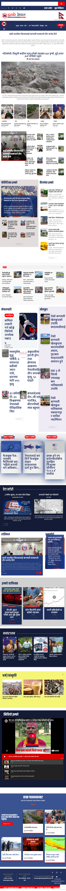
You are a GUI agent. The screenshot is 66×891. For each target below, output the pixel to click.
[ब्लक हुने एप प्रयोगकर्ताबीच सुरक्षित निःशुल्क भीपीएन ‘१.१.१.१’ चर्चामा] (55, 446)
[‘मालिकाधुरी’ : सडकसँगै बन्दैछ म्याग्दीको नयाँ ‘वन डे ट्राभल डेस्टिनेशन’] (17, 290)
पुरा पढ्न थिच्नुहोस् (28, 830)
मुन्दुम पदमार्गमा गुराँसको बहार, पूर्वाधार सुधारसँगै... (50, 290)
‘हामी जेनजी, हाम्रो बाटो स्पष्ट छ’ (54, 828)
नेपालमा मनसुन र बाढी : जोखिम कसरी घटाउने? (53, 856)
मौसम (47, 853)
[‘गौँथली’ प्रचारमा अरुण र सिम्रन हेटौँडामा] (56, 645)
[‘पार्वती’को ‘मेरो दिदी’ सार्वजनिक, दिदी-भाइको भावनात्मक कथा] (61, 172)
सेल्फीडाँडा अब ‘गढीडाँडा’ (48, 274)
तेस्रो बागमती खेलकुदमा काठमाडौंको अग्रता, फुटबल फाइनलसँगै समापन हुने (57, 349)
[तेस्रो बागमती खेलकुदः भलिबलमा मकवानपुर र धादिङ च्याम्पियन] (45, 400)
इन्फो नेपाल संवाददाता (34, 59)
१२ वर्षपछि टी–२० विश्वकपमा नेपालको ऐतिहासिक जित (16, 402)
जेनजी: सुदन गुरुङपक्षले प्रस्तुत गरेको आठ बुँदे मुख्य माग (12, 613)
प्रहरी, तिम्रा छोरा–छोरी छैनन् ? (10, 855)
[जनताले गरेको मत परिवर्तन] (48, 506)
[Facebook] (8, 8)
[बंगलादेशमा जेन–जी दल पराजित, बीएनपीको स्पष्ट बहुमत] (23, 395)
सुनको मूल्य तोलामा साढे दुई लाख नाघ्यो (56, 244)
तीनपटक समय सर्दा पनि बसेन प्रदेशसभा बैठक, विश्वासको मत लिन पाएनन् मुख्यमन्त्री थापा (17, 199)
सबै (62, 267)
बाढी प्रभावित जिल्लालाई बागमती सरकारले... (6, 124)
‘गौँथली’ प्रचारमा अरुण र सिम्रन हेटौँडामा (55, 655)
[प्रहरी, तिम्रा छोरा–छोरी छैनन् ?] (11, 844)
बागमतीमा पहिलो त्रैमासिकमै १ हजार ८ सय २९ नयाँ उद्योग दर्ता (56, 206)
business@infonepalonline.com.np (43, 878)
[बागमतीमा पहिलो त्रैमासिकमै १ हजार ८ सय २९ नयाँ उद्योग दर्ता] (44, 206)
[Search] (61, 4)
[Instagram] (12, 8)
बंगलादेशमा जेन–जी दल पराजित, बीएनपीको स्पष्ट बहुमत (33, 400)
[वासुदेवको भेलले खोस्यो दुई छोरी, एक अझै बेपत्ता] (61, 148)
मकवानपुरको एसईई (15, 497)
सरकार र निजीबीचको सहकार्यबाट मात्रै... (44, 124)
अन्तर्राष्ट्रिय (9, 315)
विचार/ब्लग (26, 826)
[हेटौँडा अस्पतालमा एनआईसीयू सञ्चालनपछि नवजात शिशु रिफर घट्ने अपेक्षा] (61, 160)
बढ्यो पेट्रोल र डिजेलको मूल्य (56, 217)
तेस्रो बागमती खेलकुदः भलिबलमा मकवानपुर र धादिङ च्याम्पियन (56, 409)
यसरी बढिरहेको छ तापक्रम (54, 611)
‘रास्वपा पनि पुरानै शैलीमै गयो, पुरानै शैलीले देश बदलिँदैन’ (55, 540)
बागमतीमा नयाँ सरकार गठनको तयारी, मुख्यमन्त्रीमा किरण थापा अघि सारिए (30, 162)
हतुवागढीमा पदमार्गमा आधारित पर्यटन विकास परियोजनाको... (28, 290)
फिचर (16, 121)
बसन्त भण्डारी (6, 203)
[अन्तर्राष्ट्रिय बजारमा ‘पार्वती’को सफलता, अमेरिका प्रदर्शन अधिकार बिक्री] (41, 645)
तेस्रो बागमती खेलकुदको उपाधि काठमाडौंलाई (58, 322)
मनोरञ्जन (55, 121)
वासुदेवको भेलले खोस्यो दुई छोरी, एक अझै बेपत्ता (51, 148)
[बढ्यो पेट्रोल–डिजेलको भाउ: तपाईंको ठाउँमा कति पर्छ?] (44, 193)
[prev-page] (4, 524)
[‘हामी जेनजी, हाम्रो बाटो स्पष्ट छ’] (55, 817)
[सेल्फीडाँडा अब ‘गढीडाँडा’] (60, 274)
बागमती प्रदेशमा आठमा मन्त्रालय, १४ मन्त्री (30, 235)
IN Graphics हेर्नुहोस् (12, 622)
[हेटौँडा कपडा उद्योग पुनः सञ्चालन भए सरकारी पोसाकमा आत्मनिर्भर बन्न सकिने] (40, 136)
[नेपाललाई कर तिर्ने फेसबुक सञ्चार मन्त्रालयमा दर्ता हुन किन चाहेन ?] (33, 446)
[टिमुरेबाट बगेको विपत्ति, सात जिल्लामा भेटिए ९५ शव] (33, 111)
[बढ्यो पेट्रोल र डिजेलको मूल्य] (44, 220)
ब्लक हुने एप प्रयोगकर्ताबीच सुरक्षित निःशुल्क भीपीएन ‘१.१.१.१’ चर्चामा (54, 464)
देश (28, 121)
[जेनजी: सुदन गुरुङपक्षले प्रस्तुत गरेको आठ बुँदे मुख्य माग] (12, 597)
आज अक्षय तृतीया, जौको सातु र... (32, 697)
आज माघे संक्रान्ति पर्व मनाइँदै (52, 697)
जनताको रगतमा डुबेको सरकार (33, 855)
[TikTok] (16, 8)
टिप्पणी (25, 853)
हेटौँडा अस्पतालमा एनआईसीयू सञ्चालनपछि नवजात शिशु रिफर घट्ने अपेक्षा (52, 161)
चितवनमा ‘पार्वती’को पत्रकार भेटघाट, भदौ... (58, 124)
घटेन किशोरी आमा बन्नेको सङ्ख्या (33, 611)
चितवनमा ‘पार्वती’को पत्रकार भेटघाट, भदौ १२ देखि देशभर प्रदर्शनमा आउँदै (9, 657)
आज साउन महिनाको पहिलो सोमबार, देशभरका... (9, 698)
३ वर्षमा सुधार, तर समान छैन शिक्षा (17, 494)
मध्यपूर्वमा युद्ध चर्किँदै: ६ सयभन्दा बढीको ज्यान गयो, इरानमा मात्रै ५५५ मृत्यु (15, 368)
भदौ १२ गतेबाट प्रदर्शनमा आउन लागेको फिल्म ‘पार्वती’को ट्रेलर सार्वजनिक (50, 138)
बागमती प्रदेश (4, 121)
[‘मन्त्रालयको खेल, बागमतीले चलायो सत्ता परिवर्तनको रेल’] (4, 234)
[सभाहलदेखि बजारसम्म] (33, 817)
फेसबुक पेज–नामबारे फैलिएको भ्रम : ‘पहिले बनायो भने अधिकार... (11, 461)
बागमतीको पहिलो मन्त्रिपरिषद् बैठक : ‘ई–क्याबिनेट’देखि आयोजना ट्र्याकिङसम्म (31, 150)
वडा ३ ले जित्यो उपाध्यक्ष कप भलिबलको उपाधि (57, 379)
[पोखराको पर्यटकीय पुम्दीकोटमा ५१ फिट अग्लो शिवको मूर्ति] (39, 274)
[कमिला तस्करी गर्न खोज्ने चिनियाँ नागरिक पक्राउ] (28, 326)
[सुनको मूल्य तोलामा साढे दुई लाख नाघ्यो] (44, 246)
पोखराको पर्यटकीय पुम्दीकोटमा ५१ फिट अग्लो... (28, 275)
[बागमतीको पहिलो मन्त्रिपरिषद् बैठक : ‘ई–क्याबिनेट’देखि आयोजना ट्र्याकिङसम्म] (40, 148)
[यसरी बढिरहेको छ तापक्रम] (54, 597)
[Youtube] (24, 8)
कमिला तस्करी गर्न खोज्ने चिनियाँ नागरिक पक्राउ (9, 329)
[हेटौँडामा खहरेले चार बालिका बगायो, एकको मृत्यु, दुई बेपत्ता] (40, 172)
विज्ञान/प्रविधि (8, 437)
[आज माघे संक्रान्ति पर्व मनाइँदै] (54, 687)
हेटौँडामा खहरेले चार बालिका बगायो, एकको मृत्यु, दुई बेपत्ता (31, 172)
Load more (18, 244)
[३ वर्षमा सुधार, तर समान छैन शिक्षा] (17, 507)
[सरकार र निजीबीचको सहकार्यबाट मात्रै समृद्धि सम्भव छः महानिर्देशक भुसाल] (46, 111)
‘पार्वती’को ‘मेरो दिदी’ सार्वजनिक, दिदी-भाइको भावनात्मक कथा (51, 173)
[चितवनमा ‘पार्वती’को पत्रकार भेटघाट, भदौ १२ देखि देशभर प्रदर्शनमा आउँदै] (59, 111)
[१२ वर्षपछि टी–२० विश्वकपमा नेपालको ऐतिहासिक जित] (5, 395)
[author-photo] (28, 59)
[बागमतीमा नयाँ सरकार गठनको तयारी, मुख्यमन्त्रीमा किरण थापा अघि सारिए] (40, 160)
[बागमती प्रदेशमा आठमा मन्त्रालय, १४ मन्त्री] (23, 234)
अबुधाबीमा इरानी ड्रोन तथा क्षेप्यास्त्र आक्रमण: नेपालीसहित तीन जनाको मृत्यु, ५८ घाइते (34, 366)
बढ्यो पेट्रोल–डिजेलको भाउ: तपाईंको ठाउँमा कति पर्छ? (55, 191)
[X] (20, 8)
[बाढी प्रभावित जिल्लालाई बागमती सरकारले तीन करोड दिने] (7, 111)
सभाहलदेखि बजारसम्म (30, 827)
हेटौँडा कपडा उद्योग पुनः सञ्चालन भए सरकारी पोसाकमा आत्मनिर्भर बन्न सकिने (30, 137)
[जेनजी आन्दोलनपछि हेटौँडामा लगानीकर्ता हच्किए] (44, 232)
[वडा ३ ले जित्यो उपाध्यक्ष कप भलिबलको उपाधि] (45, 373)
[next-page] (7, 524)
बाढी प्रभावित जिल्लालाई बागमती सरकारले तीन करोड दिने (33, 34)
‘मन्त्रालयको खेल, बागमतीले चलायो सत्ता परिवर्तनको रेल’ (12, 236)
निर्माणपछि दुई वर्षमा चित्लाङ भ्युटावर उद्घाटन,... (7, 275)
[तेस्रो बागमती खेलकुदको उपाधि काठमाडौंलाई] (45, 319)
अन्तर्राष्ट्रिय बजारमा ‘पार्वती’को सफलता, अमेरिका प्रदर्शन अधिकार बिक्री (40, 657)
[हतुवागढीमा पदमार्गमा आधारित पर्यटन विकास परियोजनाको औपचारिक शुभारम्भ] (39, 290)
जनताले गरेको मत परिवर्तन (49, 494)
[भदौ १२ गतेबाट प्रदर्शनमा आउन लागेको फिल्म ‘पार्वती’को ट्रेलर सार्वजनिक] (61, 136)
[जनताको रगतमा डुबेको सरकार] (33, 844)
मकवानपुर (42, 121)
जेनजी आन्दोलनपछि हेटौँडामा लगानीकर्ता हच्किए (56, 230)
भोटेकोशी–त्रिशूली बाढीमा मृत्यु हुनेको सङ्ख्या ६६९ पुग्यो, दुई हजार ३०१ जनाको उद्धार (33, 55)
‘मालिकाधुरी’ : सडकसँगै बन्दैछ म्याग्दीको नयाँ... (6, 290)
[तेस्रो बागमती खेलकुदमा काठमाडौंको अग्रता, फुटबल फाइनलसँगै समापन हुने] (45, 339)
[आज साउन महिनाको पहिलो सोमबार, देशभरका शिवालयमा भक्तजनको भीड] (12, 687)
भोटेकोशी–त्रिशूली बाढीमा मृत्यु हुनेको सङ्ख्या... (20, 124)
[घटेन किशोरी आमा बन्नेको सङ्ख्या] (33, 597)
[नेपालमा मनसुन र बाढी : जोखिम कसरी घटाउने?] (55, 844)
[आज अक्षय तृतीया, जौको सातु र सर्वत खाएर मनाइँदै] (33, 687)
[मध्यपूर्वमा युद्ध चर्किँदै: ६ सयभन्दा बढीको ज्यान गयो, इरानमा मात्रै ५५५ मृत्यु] (5, 353)
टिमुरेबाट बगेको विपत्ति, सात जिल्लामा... (32, 124)
